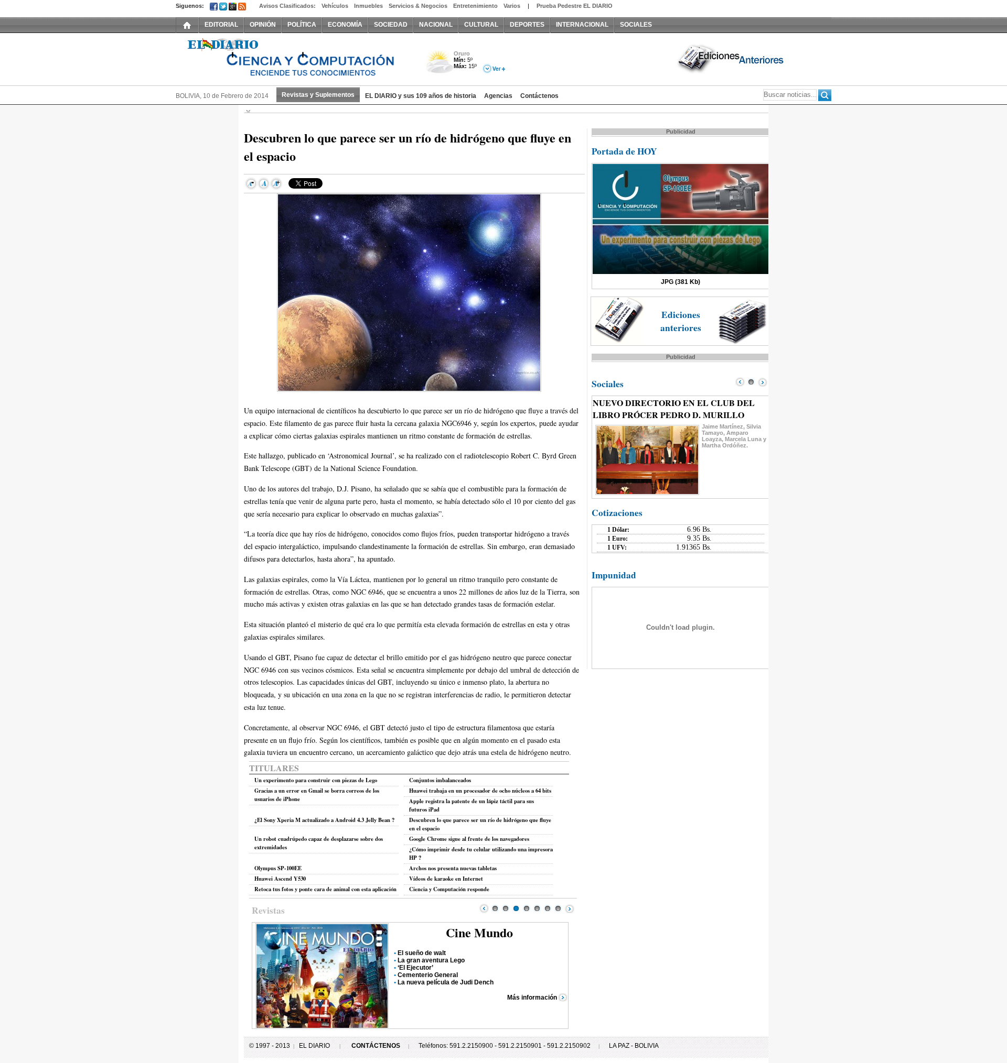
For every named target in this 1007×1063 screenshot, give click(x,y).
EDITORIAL (221, 24)
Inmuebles (368, 6)
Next (569, 908)
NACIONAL (436, 24)
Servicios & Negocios (418, 6)
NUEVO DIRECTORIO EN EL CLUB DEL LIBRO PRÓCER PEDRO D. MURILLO (674, 409)
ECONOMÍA (345, 24)
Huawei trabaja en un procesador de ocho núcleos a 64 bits (480, 790)
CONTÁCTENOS (375, 1045)
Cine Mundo (479, 932)
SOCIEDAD (391, 24)
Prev (484, 908)
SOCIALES (636, 24)
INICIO (187, 24)
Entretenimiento (475, 6)
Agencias (498, 96)
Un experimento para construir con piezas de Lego (315, 780)
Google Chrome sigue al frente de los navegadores (469, 839)
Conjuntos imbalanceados (440, 780)
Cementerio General (428, 975)
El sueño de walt (422, 953)
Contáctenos (539, 96)
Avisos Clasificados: (287, 6)
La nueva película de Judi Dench (446, 982)
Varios (512, 6)
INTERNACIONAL (582, 24)
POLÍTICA (301, 24)
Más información (532, 997)
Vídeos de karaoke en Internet (446, 878)
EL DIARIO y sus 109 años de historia (420, 96)
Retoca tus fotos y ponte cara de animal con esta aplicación (325, 889)
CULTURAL (481, 24)
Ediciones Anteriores (731, 58)
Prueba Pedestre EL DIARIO (575, 6)
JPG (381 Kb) (680, 282)
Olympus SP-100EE (278, 868)
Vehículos (335, 6)
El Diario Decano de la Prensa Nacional (294, 58)
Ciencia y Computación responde (449, 889)
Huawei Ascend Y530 (280, 878)
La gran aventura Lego (431, 960)
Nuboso (439, 64)
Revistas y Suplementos (318, 94)
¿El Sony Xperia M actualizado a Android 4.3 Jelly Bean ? (324, 820)
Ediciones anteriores (680, 321)
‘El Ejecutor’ (415, 967)
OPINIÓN (263, 24)
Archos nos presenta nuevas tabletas (453, 868)
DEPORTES (527, 24)
